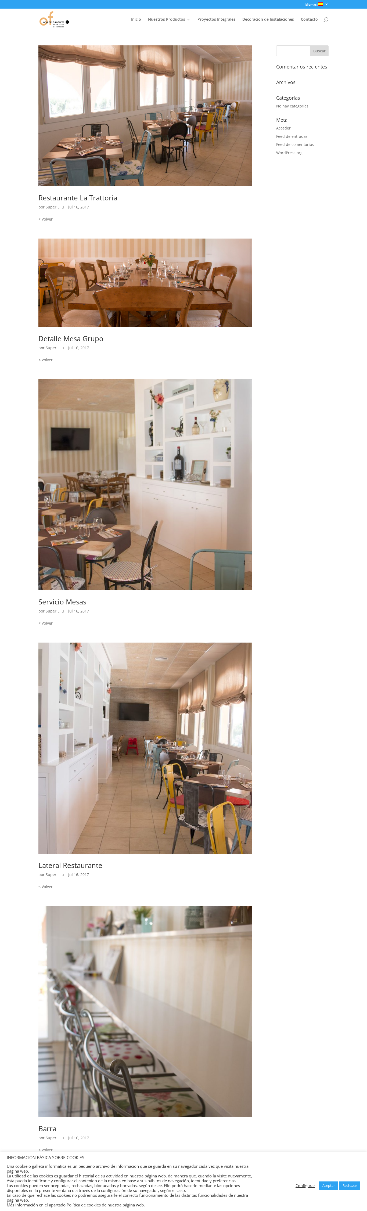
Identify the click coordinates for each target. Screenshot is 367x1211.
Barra (47, 1128)
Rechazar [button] (350, 1185)
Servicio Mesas (62, 602)
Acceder (283, 128)
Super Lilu (55, 207)
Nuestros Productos (166, 19)
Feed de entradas (292, 136)
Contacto (309, 19)
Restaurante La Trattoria (77, 198)
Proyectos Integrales (216, 19)
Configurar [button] (305, 1185)
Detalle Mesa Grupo (70, 338)
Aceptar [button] (328, 1185)
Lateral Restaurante (70, 865)
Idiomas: (311, 4)
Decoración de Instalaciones (268, 19)
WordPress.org (289, 152)
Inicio (136, 19)
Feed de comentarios (295, 144)
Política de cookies (84, 1205)
